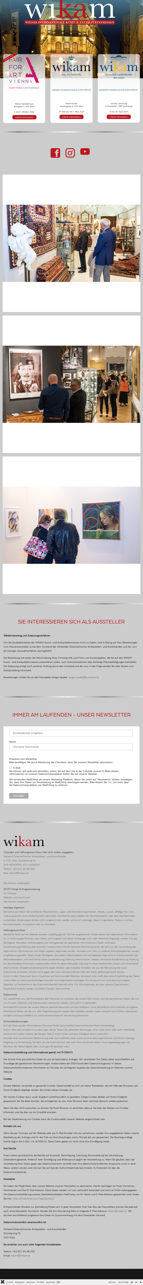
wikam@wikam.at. (117, 1210)
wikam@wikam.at (18, 872)
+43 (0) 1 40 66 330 (23, 868)
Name (12, 741)
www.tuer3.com (21, 897)
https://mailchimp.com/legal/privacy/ (34, 1198)
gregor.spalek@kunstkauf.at (84, 677)
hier (110, 782)
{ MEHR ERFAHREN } (24, 117)
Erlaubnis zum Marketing (23, 759)
